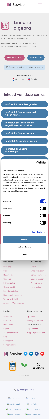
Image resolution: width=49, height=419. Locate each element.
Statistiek (7, 320)
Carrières (7, 279)
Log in (33, 267)
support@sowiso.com (36, 333)
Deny (24, 254)
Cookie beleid (9, 287)
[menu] (39, 4)
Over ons (7, 267)
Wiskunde (7, 316)
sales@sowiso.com (35, 320)
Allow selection (24, 247)
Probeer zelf (36, 57)
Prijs (5, 337)
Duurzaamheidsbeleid (12, 295)
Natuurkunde (8, 324)
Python (6, 328)
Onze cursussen (37, 271)
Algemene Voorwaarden (13, 303)
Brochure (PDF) (14, 57)
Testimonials (36, 287)
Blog (5, 271)
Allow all (24, 239)
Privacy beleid (9, 283)
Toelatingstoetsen (10, 333)
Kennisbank (8, 341)
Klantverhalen (36, 283)
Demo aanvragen (38, 275)
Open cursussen (37, 279)
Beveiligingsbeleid (10, 291)
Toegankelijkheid (10, 299)
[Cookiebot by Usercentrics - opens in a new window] (36, 162)
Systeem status (9, 345)
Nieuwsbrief (8, 275)
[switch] (43, 208)
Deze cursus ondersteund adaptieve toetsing (26, 67)
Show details (37, 232)
